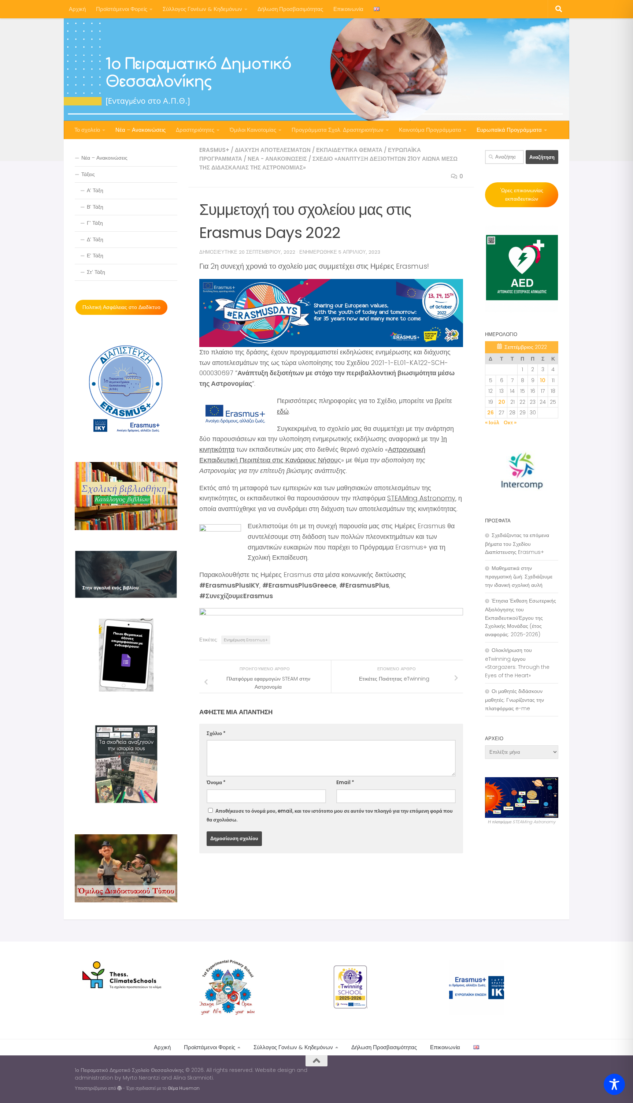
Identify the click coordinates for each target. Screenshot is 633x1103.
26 (490, 412)
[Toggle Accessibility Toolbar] (614, 1084)
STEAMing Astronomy (421, 498)
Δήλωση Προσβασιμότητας (290, 9)
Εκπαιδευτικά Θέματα (349, 150)
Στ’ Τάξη (96, 272)
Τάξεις (88, 174)
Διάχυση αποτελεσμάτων (273, 150)
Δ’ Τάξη (95, 239)
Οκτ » (510, 422)
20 (501, 402)
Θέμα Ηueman (184, 1088)
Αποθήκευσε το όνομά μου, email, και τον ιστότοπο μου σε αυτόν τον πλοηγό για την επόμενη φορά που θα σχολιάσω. (330, 815)
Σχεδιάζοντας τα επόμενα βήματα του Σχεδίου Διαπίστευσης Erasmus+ (517, 544)
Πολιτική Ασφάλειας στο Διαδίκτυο (121, 307)
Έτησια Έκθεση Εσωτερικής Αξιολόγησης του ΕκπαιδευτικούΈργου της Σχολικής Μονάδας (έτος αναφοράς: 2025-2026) (520, 617)
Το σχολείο (87, 130)
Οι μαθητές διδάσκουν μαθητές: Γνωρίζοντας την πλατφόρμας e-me (514, 699)
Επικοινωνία (348, 9)
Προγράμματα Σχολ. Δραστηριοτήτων (338, 130)
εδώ (283, 411)
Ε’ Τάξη (95, 255)
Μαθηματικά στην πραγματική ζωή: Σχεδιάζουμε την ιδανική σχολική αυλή (518, 576)
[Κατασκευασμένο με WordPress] (119, 1088)
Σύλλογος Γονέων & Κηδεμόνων (202, 9)
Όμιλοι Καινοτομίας (253, 130)
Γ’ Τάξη (95, 223)
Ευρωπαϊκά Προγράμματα (509, 130)
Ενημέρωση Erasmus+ (246, 640)
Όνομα (216, 782)
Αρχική (77, 9)
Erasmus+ (214, 150)
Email (345, 782)
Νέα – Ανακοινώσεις (140, 130)
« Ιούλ (492, 422)
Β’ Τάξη (95, 206)
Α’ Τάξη (95, 190)
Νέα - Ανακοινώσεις (277, 159)
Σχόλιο (216, 733)
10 (542, 380)
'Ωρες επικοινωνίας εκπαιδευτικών (521, 194)
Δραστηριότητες (195, 130)
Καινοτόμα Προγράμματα (430, 130)
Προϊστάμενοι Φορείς (121, 9)
